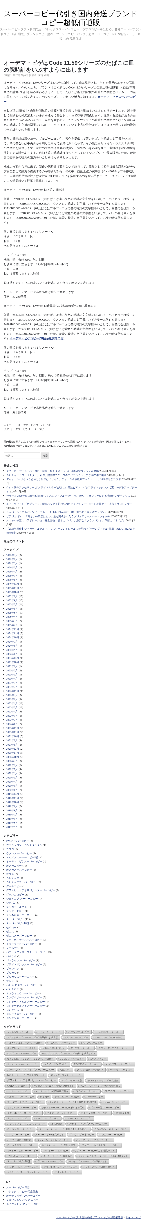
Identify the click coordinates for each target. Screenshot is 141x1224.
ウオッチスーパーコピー (76, 1037)
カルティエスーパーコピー (21, 882)
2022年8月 (12, 695)
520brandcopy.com (53, 1048)
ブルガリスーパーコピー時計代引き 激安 (100, 1086)
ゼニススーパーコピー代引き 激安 (58, 1145)
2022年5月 (12, 707)
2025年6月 (12, 608)
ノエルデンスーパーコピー (61, 1043)
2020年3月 (12, 785)
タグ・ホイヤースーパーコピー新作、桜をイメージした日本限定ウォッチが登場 (52, 471)
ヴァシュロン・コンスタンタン (24, 845)
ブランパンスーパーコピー (49, 1161)
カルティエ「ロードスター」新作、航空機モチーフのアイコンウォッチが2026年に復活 (56, 475)
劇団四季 (44, 1096)
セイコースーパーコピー (49, 1032)
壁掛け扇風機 (122, 1113)
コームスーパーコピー (18, 1091)
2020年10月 (12, 757)
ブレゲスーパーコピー (18, 1134)
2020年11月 (12, 752)
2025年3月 (12, 621)
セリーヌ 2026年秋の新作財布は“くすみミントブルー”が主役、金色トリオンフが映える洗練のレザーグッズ (68, 495)
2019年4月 (12, 827)
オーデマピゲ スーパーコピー (23, 1195)
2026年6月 (12, 563)
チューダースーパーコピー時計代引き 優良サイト (63, 1129)
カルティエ (12, 878)
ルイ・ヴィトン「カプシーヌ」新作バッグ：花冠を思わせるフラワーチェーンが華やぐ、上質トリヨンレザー (69, 503)
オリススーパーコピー (18, 1118)
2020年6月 (12, 773)
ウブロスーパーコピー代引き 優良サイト (94, 1150)
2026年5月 (12, 567)
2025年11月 (12, 588)
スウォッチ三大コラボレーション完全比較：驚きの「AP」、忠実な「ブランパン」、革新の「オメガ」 (65, 520)
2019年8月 (12, 810)
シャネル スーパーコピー (114, 1102)
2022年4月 (12, 711)
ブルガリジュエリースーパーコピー (24, 1043)
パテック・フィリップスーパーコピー (30, 1069)
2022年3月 (12, 715)
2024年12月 (12, 629)
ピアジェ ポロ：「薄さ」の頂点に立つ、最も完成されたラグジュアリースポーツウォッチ (58, 516)
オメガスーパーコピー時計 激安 (56, 1156)
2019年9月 (12, 806)
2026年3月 (12, 575)
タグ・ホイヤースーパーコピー (24, 939)
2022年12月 (12, 691)
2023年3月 (12, 682)
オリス (10, 874)
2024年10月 (12, 637)
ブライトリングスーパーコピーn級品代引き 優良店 (32, 1037)
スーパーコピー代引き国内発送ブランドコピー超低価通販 (89, 1217)
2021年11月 (12, 732)
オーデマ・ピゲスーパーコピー (36, 425)
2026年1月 (12, 579)
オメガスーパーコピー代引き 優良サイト (54, 1086)
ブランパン (12, 968)
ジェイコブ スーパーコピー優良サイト (88, 1161)
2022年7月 (12, 699)
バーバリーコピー (94, 1096)
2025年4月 (12, 616)
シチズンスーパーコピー (71, 1059)
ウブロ (10, 849)
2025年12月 (12, 584)
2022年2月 (12, 719)
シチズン (11, 902)
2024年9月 (12, 641)
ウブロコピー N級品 (72, 1080)
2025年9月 (12, 596)
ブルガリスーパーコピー (20, 976)
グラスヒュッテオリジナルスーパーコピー (30, 890)
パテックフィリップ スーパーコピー (94, 1140)
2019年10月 (12, 802)
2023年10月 (12, 662)
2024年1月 (12, 654)
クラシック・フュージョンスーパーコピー (28, 1172)
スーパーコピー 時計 (18, 1187)
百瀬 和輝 (43, 75)
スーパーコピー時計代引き (90, 1070)
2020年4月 (12, 781)
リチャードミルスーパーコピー (22, 1150)
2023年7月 (12, 670)
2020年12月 (12, 748)
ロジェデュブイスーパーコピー (66, 1075)
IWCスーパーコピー (17, 840)
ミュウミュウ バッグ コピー (22, 1199)
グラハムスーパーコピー (67, 1096)
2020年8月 (12, 765)
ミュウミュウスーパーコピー (23, 993)
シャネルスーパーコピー (20, 915)
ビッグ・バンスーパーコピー (21, 1053)
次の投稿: (45, 445)
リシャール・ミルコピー (56, 1150)
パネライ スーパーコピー (20, 960)
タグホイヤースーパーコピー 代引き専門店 (63, 1107)
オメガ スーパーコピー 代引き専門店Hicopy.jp (72, 1102)
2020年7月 (12, 769)
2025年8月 (12, 600)
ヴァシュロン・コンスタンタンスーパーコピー (30, 1059)
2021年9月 (12, 740)
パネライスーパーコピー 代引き (99, 1167)
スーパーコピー (15, 919)
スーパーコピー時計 (17, 923)
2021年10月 (12, 736)
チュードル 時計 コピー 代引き (103, 1080)
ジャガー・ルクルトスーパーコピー (101, 1145)
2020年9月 (12, 761)
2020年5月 (12, 777)
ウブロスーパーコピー (19, 853)
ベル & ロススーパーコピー (22, 985)
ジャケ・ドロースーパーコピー (22, 1167)
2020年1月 (12, 790)
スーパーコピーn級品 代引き (49, 1134)
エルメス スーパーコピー (67, 1172)
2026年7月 (12, 559)
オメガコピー (14, 865)
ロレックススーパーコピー (21, 1014)
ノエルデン (12, 948)
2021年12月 (12, 728)
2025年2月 (12, 625)
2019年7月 (12, 814)
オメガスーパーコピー (19, 869)
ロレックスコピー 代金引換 (22, 1191)
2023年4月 (12, 678)
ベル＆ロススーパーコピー (79, 1118)
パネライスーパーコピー (86, 1091)
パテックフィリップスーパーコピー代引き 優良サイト (68, 1053)
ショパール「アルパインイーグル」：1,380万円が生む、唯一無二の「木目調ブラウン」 (56, 512)
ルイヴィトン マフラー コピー (23, 1204)
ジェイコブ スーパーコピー (22, 898)
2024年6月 (12, 645)
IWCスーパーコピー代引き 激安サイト (26, 1075)
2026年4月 (12, 571)
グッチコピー (14, 886)
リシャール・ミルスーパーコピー (25, 1001)
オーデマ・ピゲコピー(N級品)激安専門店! (37, 338)
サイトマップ (133, 1217)
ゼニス (10, 931)
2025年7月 (12, 604)
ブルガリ (11, 972)
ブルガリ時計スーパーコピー (104, 1107)
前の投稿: (68, 441)
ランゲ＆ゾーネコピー (82, 1134)
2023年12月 (12, 658)
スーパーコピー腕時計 (19, 1139)
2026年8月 (12, 555)
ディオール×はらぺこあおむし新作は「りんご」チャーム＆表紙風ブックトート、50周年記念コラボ (63, 479)
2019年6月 (12, 818)
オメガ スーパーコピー (111, 1134)
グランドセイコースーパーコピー (60, 1167)
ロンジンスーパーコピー (20, 1018)
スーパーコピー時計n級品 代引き (51, 1091)
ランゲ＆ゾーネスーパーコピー (24, 997)
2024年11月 (12, 633)
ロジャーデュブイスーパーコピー (25, 1005)
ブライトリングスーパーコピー (24, 964)
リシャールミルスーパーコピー (22, 1064)
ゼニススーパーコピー (19, 935)
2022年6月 (12, 703)
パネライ (11, 956)
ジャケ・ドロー (15, 911)
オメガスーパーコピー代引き (21, 1048)
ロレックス (12, 1009)
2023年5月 (12, 674)
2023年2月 (12, 687)
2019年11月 (12, 798)
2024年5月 (12, 650)
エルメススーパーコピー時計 (23, 857)
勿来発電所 (56, 1124)
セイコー (11, 927)
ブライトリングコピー (56, 1064)
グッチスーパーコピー (81, 1048)
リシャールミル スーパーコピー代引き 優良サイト (103, 1156)
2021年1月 (12, 744)
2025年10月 (12, 592)
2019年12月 (12, 794)
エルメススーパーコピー (47, 1118)
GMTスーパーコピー (17, 1086)
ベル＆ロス (12, 989)
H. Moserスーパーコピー (109, 1032)
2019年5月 (12, 822)
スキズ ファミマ (98, 1059)
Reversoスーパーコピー (87, 1064)
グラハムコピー (15, 894)
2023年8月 (12, 666)
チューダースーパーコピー (21, 944)
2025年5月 (12, 612)
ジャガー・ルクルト (17, 907)
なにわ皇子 (65, 1070)
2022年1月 (12, 724)
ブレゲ (10, 981)
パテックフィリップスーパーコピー (26, 952)
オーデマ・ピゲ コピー (121, 1070)
